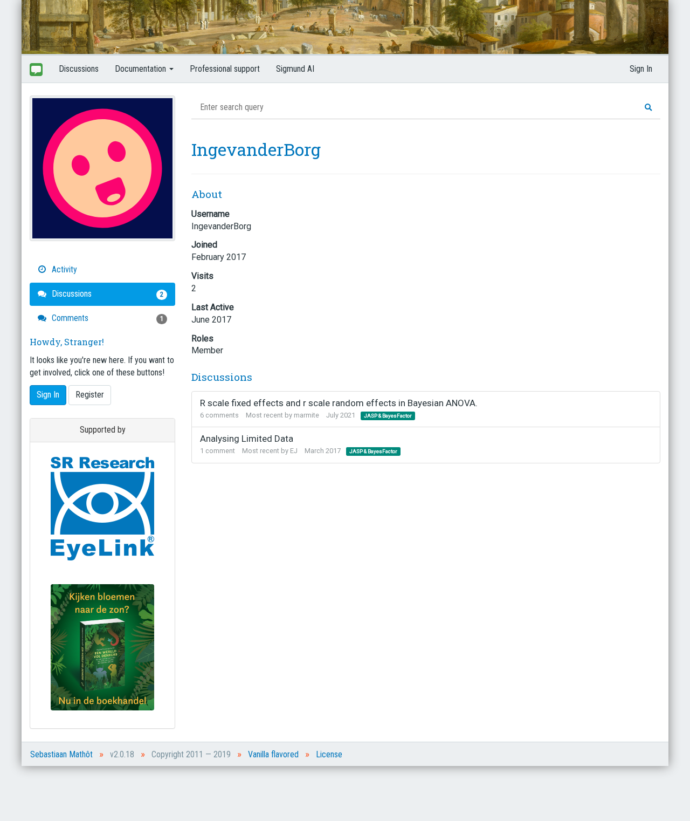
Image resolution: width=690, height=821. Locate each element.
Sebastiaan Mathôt (61, 754)
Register (89, 394)
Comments (106, 318)
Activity (63, 269)
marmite (306, 415)
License (329, 754)
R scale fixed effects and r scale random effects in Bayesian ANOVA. (339, 403)
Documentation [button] (141, 69)
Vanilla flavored (273, 754)
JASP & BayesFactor (388, 416)
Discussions (79, 69)
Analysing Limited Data (246, 438)
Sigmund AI (295, 69)
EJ (294, 451)
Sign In (641, 69)
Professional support (225, 69)
